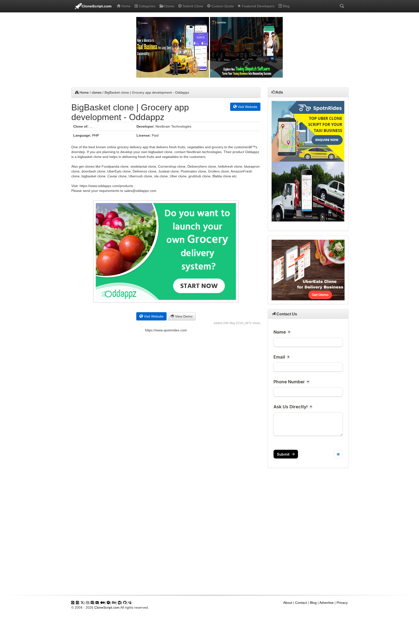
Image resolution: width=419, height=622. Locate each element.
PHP (95, 135)
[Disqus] (165, 403)
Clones (168, 6)
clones (97, 92)
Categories (146, 6)
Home (125, 6)
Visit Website (247, 107)
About (287, 603)
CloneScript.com (107, 607)
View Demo (183, 316)
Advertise (326, 603)
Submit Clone (192, 6)
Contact (301, 603)
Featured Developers (257, 6)
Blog (286, 6)
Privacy (342, 603)
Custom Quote (222, 6)
